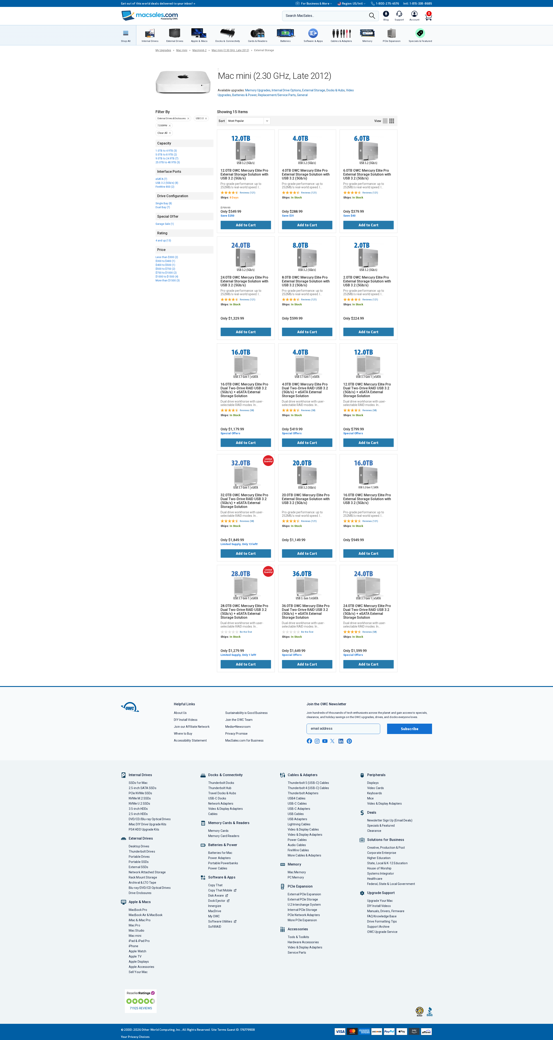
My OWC (214, 916)
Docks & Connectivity (225, 775)
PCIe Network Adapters (304, 915)
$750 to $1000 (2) (166, 272)
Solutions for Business (385, 840)
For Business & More (315, 3)
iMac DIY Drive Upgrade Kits (147, 824)
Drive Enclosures (140, 893)
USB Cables (296, 814)
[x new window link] (333, 741)
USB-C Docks (217, 798)
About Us (180, 713)
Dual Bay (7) (163, 207)
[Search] (372, 16)
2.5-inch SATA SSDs (142, 788)
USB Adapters (297, 819)
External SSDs (138, 867)
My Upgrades (163, 50)
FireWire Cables (298, 850)
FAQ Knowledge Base (382, 916)
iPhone (133, 946)
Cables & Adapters (303, 775)
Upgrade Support (381, 893)
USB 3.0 (199, 118)
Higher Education (379, 858)
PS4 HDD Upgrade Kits (144, 829)
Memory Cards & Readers (228, 823)
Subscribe (409, 729)
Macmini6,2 (199, 50)
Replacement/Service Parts (277, 95)
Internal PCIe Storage (302, 910)
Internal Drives (140, 775)
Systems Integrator (380, 873)
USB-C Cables (297, 803)
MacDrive (214, 911)
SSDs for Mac (138, 783)
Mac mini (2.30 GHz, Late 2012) (230, 50)
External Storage (313, 90)
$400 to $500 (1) (165, 264)
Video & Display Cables (303, 829)
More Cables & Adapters (304, 855)
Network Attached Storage (147, 872)
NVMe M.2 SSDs (140, 798)
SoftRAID (214, 926)
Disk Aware (216, 895)
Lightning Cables (299, 824)
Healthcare (374, 878)
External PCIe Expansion (304, 894)
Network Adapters (220, 803)
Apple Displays (139, 961)
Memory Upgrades (257, 90)
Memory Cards (218, 830)
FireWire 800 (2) (165, 186)
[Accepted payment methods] (382, 1032)
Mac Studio (136, 930)
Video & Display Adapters (225, 808)
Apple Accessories (141, 967)
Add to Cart (246, 225)
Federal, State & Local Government (391, 884)
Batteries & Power (244, 95)
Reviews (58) (247, 410)
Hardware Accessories (303, 942)
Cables (213, 814)
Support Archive (378, 926)
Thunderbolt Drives (142, 851)
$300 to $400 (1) (165, 261)
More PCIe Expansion (302, 920)
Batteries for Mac (220, 853)
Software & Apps (221, 877)
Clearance (374, 830)
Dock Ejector (216, 900)
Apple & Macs (140, 902)
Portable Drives (139, 856)
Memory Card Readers (223, 836)
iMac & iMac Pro (140, 920)
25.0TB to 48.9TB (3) (168, 162)
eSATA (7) (161, 179)
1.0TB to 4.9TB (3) (166, 150)
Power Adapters (219, 858)
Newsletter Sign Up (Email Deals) (389, 820)
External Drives (141, 838)
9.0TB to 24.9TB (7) (167, 158)
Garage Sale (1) (165, 223)
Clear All (162, 133)
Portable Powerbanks (223, 863)
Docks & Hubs (335, 90)
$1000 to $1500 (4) (167, 276)
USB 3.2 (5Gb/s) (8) (167, 182)
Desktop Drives (139, 846)
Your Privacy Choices (135, 1037)
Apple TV (135, 956)
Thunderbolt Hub (219, 788)
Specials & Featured (381, 825)
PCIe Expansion (300, 886)
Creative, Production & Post (386, 847)
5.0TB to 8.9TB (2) (166, 154)
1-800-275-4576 (387, 3)
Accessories (298, 929)
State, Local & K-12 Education (387, 863)
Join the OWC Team (239, 719)
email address (321, 728)
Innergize (214, 906)
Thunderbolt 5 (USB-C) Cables (308, 783)
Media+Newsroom (238, 726)
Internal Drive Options (286, 90)
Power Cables (217, 868)
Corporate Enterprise (381, 853)
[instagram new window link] (317, 741)
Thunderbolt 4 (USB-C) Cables (308, 788)
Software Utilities (220, 921)
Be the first (246, 632)
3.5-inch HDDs (138, 808)
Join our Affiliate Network (191, 726)
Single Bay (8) (164, 203)
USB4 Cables (296, 798)
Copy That (215, 885)
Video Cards (375, 788)
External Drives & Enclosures (171, 118)
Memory (294, 864)
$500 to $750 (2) (165, 268)
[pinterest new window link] (349, 741)
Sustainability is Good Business (246, 713)
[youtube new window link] (325, 741)
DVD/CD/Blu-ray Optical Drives (150, 819)
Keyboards (374, 793)
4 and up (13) (163, 240)
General (302, 95)
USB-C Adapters (299, 808)
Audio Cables (297, 845)
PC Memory (296, 877)
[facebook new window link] (309, 741)
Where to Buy (183, 733)
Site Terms (218, 1030)
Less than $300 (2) (167, 257)
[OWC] (149, 16)
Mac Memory (297, 872)
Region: (352, 3)
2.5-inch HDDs (138, 814)
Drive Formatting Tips (382, 921)
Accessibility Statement (190, 740)
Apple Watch (137, 951)
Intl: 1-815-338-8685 (417, 3)
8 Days (234, 197)
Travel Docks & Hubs (222, 793)
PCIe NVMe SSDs (140, 793)
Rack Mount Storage (143, 877)
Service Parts (297, 952)
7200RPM (162, 125)
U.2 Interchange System (304, 904)
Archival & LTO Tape (142, 882)
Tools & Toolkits (298, 937)
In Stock (296, 197)
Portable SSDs (139, 862)
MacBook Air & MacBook (145, 915)
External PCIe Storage (303, 899)
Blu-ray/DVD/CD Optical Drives (150, 887)
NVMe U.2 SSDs (139, 803)
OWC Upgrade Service (382, 932)
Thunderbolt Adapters (303, 793)
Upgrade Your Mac (380, 900)
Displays (373, 783)
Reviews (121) (247, 192)
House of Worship (379, 868)
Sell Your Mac (138, 972)
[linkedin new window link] (341, 741)
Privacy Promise (236, 733)
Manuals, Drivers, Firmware (385, 911)
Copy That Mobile (220, 890)
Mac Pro (134, 925)
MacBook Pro (138, 910)
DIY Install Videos (185, 719)
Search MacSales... (300, 16)
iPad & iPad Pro (139, 941)
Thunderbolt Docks (221, 783)
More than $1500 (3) (168, 280)
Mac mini (181, 50)
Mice (370, 798)
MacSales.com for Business (244, 740)
